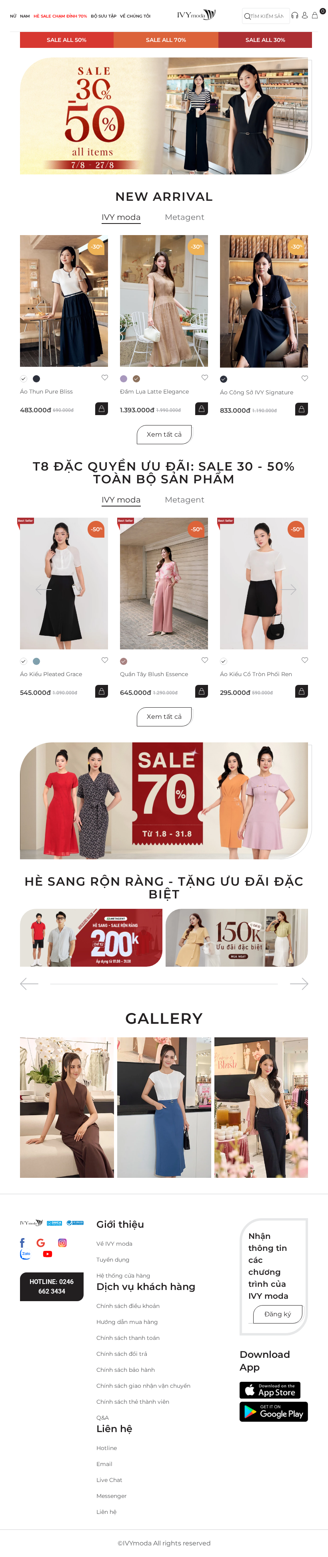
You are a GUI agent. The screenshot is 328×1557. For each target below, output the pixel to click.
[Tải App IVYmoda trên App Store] (270, 1390)
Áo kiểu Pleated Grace (51, 674)
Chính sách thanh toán (128, 1337)
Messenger (111, 1496)
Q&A (102, 1417)
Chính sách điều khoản (128, 1306)
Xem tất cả (164, 434)
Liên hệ (106, 1511)
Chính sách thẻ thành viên (132, 1401)
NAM (25, 16)
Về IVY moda (114, 1243)
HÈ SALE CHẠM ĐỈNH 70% (60, 16)
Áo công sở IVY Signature (256, 392)
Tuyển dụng (113, 1259)
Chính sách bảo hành (125, 1369)
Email (104, 1464)
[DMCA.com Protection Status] (54, 1223)
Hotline (106, 1448)
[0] (315, 16)
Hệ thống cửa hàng (123, 1275)
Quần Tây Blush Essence (154, 674)
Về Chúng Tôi (135, 16)
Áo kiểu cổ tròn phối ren (256, 674)
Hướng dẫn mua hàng (127, 1322)
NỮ (13, 16)
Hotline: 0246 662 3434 (52, 1286)
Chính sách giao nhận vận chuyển (143, 1385)
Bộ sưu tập (103, 16)
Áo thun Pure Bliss (46, 391)
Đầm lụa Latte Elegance (154, 391)
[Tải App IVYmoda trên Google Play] (274, 1411)
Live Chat (109, 1480)
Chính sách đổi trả (121, 1353)
